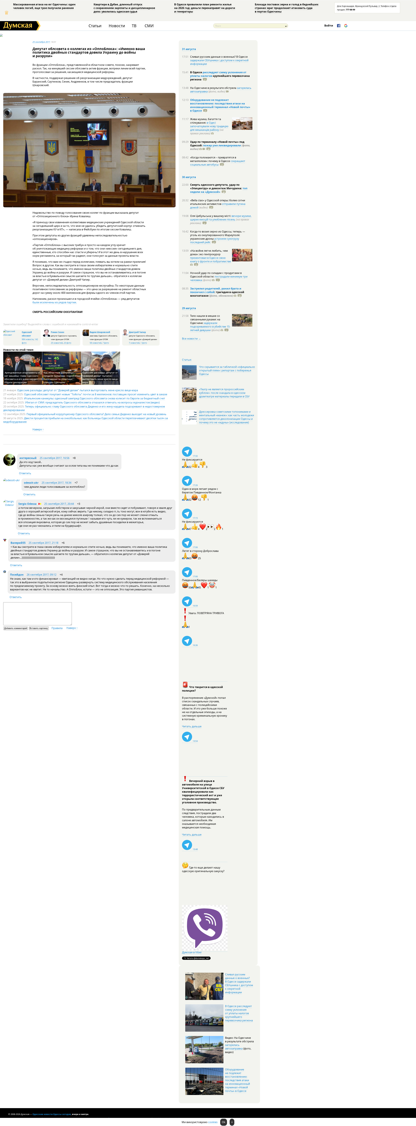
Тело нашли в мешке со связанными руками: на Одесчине (205, 319)
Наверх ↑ (38, 429)
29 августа (189, 308)
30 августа (189, 177)
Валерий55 (18, 543)
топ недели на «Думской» (218, 190)
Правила (57, 628)
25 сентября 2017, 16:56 (54, 458)
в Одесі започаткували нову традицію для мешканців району (209, 126)
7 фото (106, 342)
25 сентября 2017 (41, 41)
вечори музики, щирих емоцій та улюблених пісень (220, 217)
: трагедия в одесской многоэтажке (217, 293)
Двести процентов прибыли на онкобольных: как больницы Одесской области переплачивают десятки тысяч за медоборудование (85, 420)
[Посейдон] (4, 572)
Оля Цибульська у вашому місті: (211, 216)
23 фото (67, 342)
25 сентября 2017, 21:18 (43, 543)
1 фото (144, 342)
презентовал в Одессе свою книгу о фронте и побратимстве (210, 259)
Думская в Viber (192, 952)
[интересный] (9, 465)
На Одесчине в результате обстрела (213, 88)
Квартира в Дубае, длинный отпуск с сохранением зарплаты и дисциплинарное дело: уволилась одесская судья (124, 8)
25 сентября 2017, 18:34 (56, 482)
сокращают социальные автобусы (217, 162)
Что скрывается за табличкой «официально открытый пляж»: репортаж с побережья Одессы (227, 370)
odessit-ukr (31, 482)
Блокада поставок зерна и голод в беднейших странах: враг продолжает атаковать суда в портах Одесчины (286, 8)
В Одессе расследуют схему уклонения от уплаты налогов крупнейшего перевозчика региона (239, 1013)
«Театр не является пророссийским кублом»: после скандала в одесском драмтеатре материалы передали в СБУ (224, 392)
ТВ (134, 26)
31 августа (189, 49)
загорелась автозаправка (234, 1046)
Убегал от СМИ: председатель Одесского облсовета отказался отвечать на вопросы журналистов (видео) (92, 402)
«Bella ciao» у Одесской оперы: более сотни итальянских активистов (217, 202)
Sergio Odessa (27, 504)
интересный (28, 458)
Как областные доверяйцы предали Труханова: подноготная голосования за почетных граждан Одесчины (62, 377)
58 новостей (96, 342)
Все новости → (191, 338)
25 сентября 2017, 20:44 (59, 504)
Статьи (95, 26)
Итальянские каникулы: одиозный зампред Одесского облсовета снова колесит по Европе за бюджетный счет (94, 398)
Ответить (25, 473)
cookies (213, 1122)
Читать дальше (192, 726)
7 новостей (134, 342)
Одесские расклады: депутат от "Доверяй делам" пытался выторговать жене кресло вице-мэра (100, 377)
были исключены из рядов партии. (54, 302)
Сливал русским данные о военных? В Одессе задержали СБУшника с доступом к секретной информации (239, 983)
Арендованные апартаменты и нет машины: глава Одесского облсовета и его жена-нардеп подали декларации (22, 377)
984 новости (28, 339)
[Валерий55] (4, 540)
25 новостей (57, 342)
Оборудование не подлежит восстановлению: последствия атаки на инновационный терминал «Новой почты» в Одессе (220, 105)
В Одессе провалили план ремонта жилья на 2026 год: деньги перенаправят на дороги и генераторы (204, 8)
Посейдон (17, 574)
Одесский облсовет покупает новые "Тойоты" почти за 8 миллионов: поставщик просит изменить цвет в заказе (95, 394)
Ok (223, 1122)
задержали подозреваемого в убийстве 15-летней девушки (210, 326)
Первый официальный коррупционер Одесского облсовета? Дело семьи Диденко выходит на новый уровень (96, 414)
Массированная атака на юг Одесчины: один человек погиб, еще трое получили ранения (44, 6)
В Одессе (196, 72)
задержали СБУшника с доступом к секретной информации (219, 62)
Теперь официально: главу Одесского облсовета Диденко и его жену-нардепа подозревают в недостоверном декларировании (84, 408)
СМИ (149, 26)
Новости (117, 26)
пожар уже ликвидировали (222, 145)
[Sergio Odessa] (8, 505)
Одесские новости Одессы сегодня (51, 1114)
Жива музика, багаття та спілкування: (205, 120)
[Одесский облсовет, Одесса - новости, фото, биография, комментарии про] (12, 335)
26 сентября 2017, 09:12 (41, 574)
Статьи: (187, 359)
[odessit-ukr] (11, 480)
